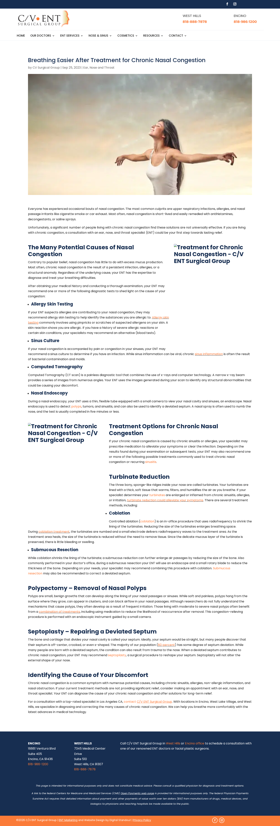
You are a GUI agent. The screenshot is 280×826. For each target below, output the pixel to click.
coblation (147, 521)
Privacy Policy (142, 820)
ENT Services (69, 36)
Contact (176, 36)
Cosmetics (125, 36)
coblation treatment (54, 531)
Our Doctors (40, 36)
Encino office (194, 743)
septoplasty (117, 655)
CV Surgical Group (46, 67)
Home (21, 36)
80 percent (166, 645)
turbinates (157, 495)
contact (130, 701)
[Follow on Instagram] (235, 4)
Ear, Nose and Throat (98, 67)
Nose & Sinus (98, 36)
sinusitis (150, 462)
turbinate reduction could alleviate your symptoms (165, 500)
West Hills (173, 743)
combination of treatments (59, 611)
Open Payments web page (137, 793)
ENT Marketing (68, 820)
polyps (76, 406)
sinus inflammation (209, 354)
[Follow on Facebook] (227, 4)
